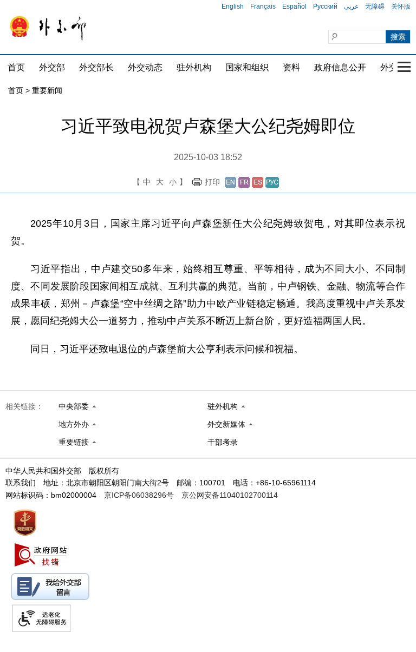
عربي (351, 6)
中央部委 (73, 406)
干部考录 (222, 442)
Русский (325, 6)
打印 (212, 181)
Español (294, 6)
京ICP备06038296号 (139, 495)
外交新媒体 (226, 424)
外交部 (52, 67)
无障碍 (375, 6)
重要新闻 (47, 90)
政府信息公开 (340, 67)
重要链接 (73, 442)
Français (263, 6)
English (233, 6)
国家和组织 (247, 67)
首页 (16, 67)
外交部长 (96, 67)
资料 (291, 67)
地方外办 (73, 424)
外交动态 (145, 67)
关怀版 (401, 6)
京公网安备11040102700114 (229, 495)
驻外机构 (194, 67)
